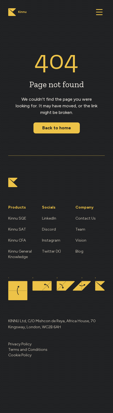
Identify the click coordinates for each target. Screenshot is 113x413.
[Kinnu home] (13, 182)
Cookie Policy (20, 355)
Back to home (56, 127)
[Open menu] (99, 12)
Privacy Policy (20, 344)
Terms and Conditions (27, 349)
